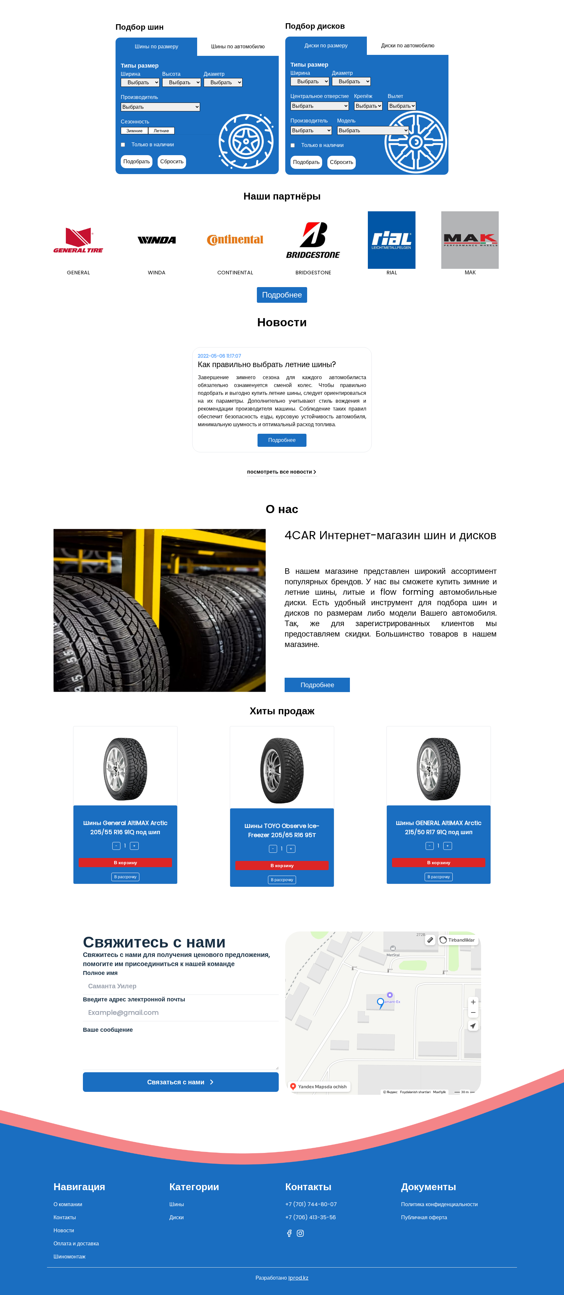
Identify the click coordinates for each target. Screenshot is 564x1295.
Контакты (65, 1217)
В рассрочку (125, 877)
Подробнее (282, 294)
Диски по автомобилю (407, 45)
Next (522, 244)
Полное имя (100, 973)
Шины (176, 1204)
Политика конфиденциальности (439, 1204)
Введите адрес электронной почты (134, 999)
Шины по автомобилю (238, 46)
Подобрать (136, 161)
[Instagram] (300, 1233)
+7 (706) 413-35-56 (310, 1217)
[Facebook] (289, 1233)
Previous (42, 244)
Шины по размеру (156, 46)
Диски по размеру (326, 45)
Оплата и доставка (76, 1243)
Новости (64, 1230)
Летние (161, 130)
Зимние (134, 130)
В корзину (125, 862)
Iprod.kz (298, 1278)
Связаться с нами (175, 1082)
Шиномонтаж (70, 1256)
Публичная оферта (424, 1217)
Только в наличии (153, 144)
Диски (176, 1217)
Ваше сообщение (108, 1030)
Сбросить (171, 161)
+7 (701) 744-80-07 (311, 1204)
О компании (68, 1204)
